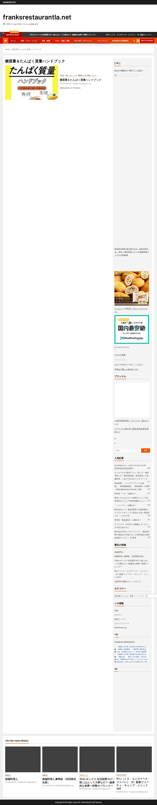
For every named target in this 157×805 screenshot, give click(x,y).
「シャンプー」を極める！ (125, 505)
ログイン (118, 615)
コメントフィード (121, 623)
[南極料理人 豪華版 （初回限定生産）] (60, 759)
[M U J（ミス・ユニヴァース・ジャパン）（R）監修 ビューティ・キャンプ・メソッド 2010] (134, 759)
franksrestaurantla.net (37, 17)
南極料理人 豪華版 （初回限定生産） (129, 556)
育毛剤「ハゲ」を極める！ (125, 494)
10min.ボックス (83, 775)
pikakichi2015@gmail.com (82, 83)
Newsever (86, 802)
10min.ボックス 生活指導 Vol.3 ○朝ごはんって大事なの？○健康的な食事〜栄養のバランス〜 (53, 35)
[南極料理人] (23, 759)
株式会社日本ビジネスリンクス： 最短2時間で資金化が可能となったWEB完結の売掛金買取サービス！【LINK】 (132, 535)
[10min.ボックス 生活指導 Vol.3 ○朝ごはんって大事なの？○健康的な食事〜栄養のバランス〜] (97, 759)
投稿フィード (120, 619)
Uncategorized (121, 775)
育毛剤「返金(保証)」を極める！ (127, 520)
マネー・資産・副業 (62, 41)
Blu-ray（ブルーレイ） (84, 41)
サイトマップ (102, 41)
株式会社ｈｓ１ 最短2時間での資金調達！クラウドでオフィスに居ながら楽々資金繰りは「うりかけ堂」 (131, 512)
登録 (116, 611)
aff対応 (62, 75)
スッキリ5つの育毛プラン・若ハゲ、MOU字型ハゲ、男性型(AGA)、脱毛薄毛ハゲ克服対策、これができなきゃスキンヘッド (131, 476)
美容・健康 (46, 41)
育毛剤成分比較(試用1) (123, 468)
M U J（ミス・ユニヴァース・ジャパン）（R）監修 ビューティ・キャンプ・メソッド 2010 (131, 574)
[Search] (134, 41)
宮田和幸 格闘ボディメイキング (127, 581)
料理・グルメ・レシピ (29, 41)
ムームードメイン (121, 347)
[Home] (5, 40)
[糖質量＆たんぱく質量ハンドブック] (31, 82)
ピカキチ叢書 (120, 355)
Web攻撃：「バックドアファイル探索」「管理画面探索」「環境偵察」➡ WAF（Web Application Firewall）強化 (132, 486)
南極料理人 (119, 552)
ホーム (13, 41)
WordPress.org (120, 628)
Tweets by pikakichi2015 (124, 642)
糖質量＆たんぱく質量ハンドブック (87, 75)
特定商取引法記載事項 (120, 41)
